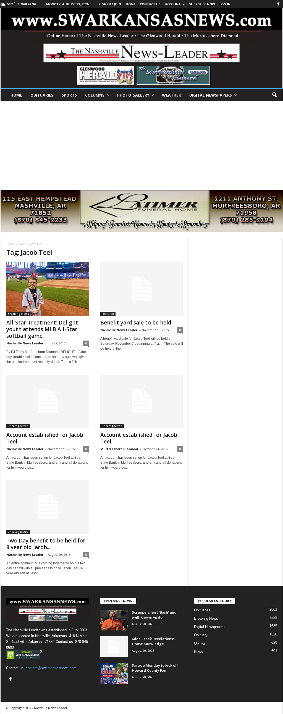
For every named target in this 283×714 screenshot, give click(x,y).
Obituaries (41, 95)
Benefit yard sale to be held (135, 322)
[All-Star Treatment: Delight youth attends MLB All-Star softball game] (47, 289)
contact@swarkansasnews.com (51, 668)
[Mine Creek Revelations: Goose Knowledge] (114, 646)
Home (16, 95)
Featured (108, 314)
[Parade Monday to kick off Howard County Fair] (114, 673)
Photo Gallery (133, 95)
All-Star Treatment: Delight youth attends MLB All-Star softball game (42, 329)
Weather (171, 95)
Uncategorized (18, 426)
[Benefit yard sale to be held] (141, 289)
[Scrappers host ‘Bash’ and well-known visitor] (114, 620)
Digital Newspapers (210, 95)
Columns (94, 95)
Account (173, 4)
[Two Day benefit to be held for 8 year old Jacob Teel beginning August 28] (47, 507)
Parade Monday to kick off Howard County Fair (155, 668)
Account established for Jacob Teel (44, 438)
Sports (69, 95)
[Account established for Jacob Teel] (47, 401)
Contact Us (150, 4)
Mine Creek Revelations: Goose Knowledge (153, 641)
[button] (274, 95)
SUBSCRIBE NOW (202, 4)
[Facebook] (278, 4)
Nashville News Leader (24, 343)
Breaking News (18, 314)
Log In (224, 4)
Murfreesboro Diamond (119, 449)
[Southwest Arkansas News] (142, 48)
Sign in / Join (109, 4)
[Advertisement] (141, 142)
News (198, 652)
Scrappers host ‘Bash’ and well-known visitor (154, 615)
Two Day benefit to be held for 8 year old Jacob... (45, 544)
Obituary (201, 635)
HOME (130, 4)
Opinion (200, 643)
